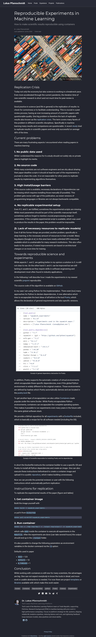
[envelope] (46, 593)
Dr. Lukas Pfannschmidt (21, 29)
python (47, 588)
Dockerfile (68, 416)
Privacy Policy (48, 632)
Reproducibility (37, 588)
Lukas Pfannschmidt (14, 3)
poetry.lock (22, 393)
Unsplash (78, 79)
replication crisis (44, 119)
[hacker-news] (42, 593)
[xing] (57, 593)
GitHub (59, 286)
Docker (17, 588)
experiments (52, 416)
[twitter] (39, 593)
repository (36, 475)
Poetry (67, 297)
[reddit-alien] (53, 593)
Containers (64, 398)
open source (47, 636)
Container (26, 588)
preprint (26, 280)
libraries (17, 583)
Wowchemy (33, 636)
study (74, 126)
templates (75, 580)
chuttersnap (69, 79)
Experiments (73, 588)
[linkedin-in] (49, 593)
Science (62, 588)
